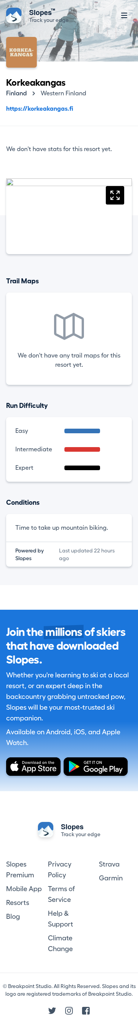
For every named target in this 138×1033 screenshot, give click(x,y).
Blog (13, 916)
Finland (16, 93)
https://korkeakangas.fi (39, 109)
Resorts (17, 902)
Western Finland (63, 93)
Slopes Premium (20, 869)
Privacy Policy (59, 869)
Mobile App (24, 888)
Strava (109, 864)
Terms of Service (61, 894)
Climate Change (60, 943)
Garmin (111, 878)
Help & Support (60, 919)
